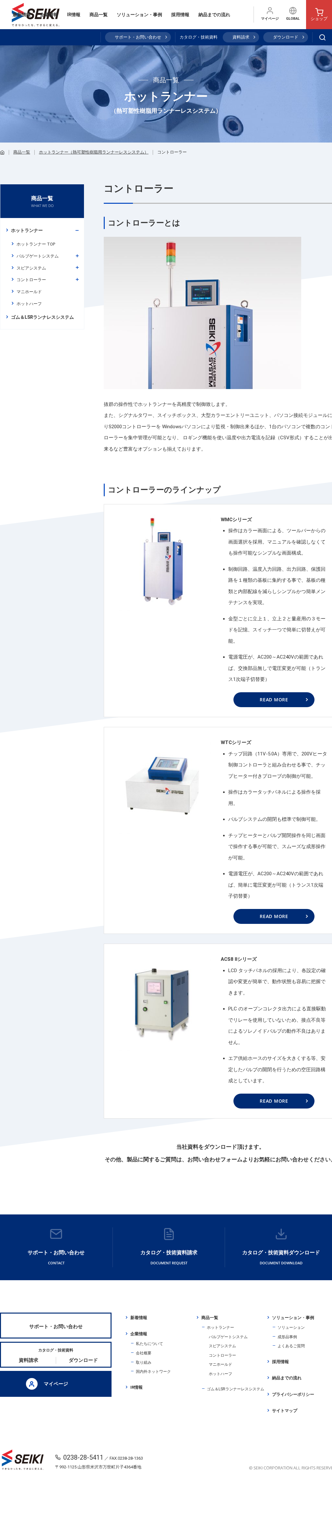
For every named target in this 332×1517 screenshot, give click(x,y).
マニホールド (29, 291)
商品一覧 (98, 14)
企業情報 (49, 14)
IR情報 (73, 14)
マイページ (270, 19)
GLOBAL (293, 19)
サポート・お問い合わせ (138, 37)
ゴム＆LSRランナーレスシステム (235, 1389)
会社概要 (143, 1353)
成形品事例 (287, 1337)
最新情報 (22, 14)
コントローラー (31, 279)
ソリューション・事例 (139, 14)
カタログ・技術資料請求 (168, 1257)
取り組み (143, 1362)
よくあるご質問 (291, 1346)
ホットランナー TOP (36, 244)
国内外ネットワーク (153, 1371)
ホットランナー (27, 230)
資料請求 (240, 37)
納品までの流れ (214, 14)
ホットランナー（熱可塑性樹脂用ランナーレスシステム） (93, 152)
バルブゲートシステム (38, 256)
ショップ (319, 18)
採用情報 (180, 14)
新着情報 (138, 1317)
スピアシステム (31, 268)
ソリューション (291, 1327)
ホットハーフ (29, 303)
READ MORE (274, 699)
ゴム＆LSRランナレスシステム (42, 317)
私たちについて (149, 1343)
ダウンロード (285, 37)
